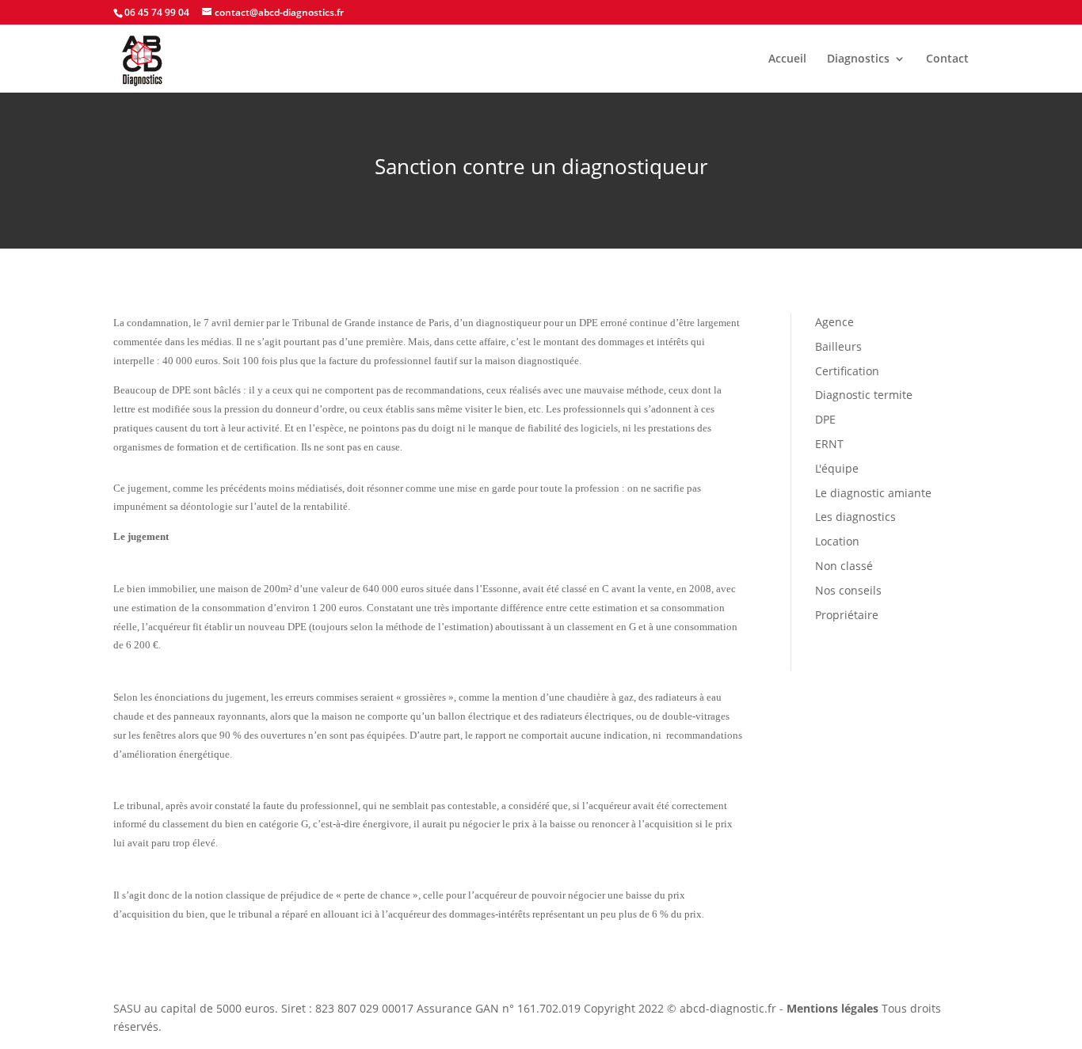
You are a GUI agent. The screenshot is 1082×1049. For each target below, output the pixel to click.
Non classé (844, 565)
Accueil (787, 59)
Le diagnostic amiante (873, 492)
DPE (825, 419)
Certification (847, 370)
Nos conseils (848, 590)
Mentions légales (832, 1008)
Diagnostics (858, 59)
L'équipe (837, 468)
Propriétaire (846, 614)
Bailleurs (838, 346)
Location (837, 541)
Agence (834, 321)
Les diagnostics (855, 516)
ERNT (829, 443)
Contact (947, 59)
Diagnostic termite (863, 394)
